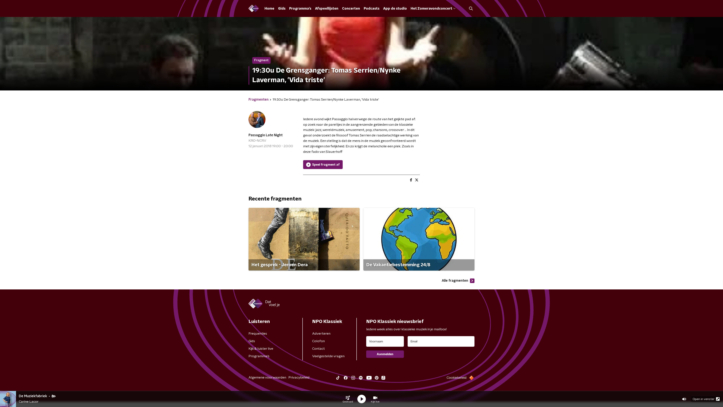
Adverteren (321, 333)
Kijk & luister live (261, 348)
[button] (348, 399)
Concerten (351, 8)
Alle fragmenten (455, 280)
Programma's (300, 8)
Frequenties (258, 333)
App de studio (395, 8)
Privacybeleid (299, 377)
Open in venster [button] (704, 399)
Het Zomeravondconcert (431, 8)
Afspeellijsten (326, 8)
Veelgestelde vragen (328, 356)
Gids (281, 8)
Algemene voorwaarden (267, 377)
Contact (318, 348)
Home (269, 8)
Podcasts (371, 8)
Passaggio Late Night (266, 135)
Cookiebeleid (457, 377)
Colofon (318, 341)
